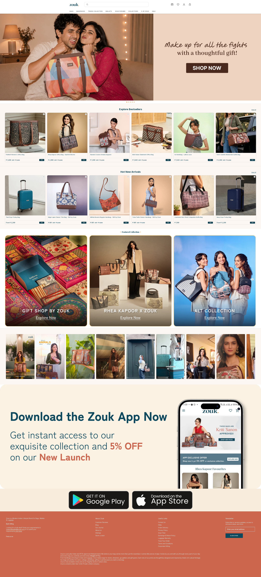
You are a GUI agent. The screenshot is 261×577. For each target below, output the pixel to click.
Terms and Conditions (165, 543)
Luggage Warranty (164, 538)
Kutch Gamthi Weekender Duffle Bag (228, 154)
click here (18, 531)
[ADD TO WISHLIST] (44, 114)
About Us (98, 530)
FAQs (160, 525)
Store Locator (100, 535)
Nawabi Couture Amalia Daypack (100, 154)
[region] (130, 59)
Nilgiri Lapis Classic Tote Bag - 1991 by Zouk (62, 217)
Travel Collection (95, 11)
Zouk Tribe (161, 533)
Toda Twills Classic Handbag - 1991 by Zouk (146, 217)
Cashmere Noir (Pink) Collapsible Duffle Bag (189, 217)
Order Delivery (163, 527)
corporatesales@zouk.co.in (15, 529)
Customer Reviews (101, 522)
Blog (96, 525)
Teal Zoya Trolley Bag (13, 217)
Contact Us (161, 522)
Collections (133, 11)
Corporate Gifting (164, 546)
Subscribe (234, 535)
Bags (71, 11)
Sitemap (98, 533)
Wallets (109, 11)
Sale (153, 11)
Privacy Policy (163, 530)
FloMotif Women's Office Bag (15, 154)
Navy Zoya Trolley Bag (224, 217)
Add (42, 159)
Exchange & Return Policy (166, 535)
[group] (130, 57)
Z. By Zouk (145, 11)
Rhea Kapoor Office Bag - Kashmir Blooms (61, 154)
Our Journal (99, 527)
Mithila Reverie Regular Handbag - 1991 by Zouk (105, 217)
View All (253, 110)
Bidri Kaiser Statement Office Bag (143, 154)
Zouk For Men (120, 11)
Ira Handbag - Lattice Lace (183, 154)
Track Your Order (164, 541)
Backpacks (80, 11)
